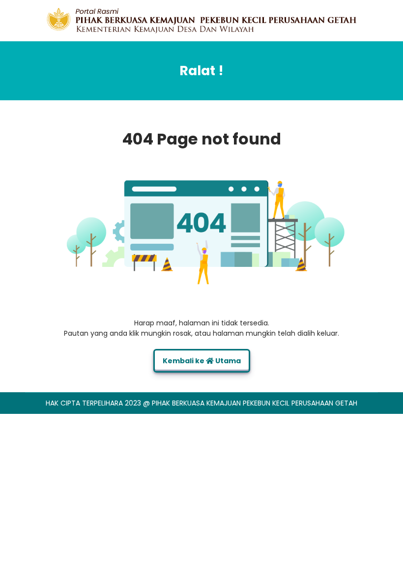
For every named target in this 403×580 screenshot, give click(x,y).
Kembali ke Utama (202, 361)
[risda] (201, 20)
